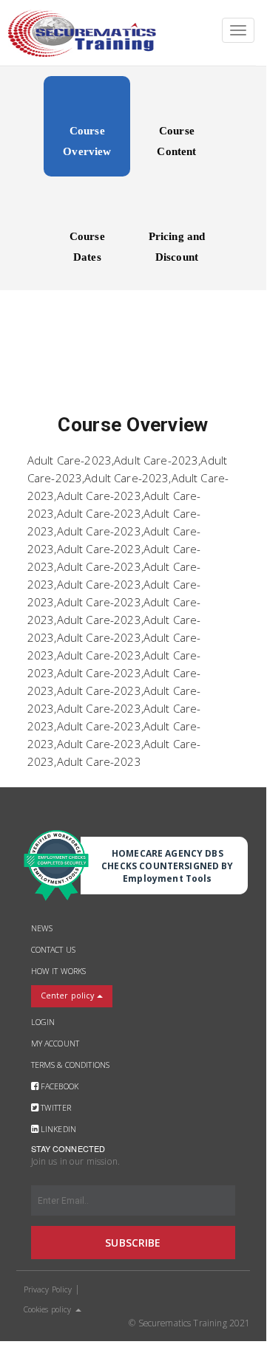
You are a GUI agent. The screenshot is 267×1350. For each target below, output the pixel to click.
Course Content (176, 141)
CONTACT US (53, 950)
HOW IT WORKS (59, 971)
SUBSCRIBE (132, 1243)
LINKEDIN (58, 1129)
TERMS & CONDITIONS (70, 1065)
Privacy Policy (48, 1289)
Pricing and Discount (177, 246)
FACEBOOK (59, 1086)
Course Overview (87, 141)
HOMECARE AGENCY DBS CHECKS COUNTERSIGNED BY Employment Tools (167, 866)
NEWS (42, 928)
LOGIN (43, 1022)
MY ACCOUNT (55, 1043)
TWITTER (56, 1108)
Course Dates (87, 246)
